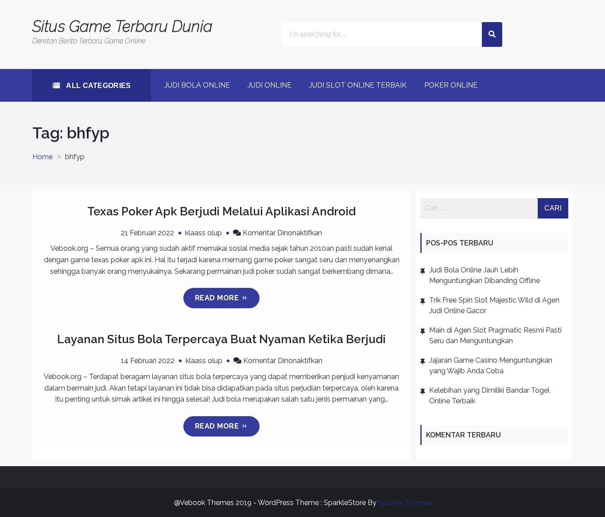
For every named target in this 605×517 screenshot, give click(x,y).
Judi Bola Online (197, 85)
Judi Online (269, 85)
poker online (450, 85)
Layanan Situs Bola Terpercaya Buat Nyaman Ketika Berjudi (221, 339)
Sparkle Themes (404, 502)
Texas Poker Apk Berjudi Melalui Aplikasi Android (221, 211)
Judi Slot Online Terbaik (358, 85)
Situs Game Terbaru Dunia (122, 26)
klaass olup (203, 233)
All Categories (97, 85)
